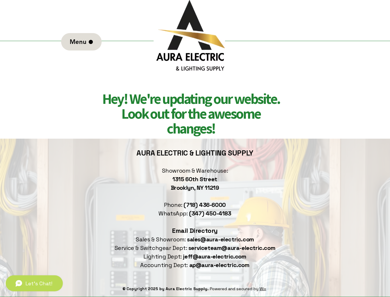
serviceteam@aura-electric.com (231, 248)
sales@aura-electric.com (220, 239)
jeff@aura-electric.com (214, 256)
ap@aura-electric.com (219, 265)
